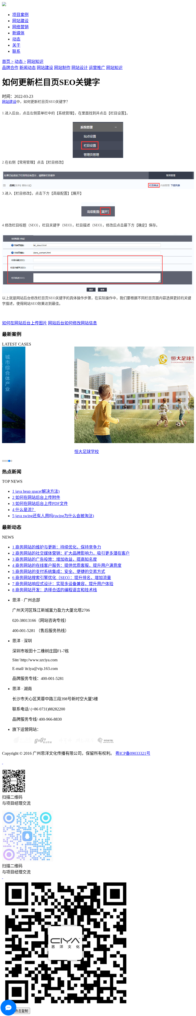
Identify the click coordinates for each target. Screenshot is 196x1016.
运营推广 (97, 67)
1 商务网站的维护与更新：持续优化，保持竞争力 (56, 547)
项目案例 (20, 14)
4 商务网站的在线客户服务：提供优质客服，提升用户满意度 (66, 565)
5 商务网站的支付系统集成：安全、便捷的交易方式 (58, 571)
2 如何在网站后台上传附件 (36, 497)
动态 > (20, 61)
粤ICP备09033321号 (132, 753)
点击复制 (21, 1011)
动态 (16, 39)
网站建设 (20, 21)
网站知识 (35, 61)
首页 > (8, 61)
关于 (16, 45)
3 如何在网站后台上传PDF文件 (40, 503)
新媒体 (18, 33)
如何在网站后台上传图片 (24, 323)
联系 (16, 51)
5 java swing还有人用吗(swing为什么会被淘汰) (53, 516)
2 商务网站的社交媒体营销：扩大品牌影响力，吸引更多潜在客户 (71, 553)
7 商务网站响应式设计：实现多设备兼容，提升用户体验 (62, 584)
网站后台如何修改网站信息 (72, 323)
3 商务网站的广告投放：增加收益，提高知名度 (54, 559)
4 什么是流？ (24, 509)
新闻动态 (27, 67)
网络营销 (20, 27)
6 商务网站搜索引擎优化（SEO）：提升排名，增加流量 (61, 577)
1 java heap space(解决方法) (35, 491)
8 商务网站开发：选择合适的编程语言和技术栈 (54, 590)
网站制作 (62, 67)
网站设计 (79, 67)
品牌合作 (10, 67)
